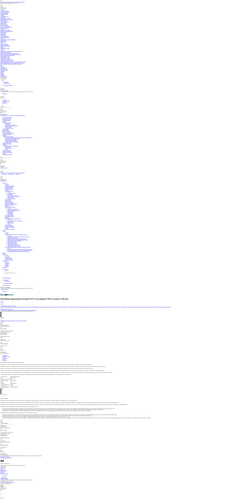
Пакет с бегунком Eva (59, 307)
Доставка (5, 360)
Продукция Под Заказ (110, 307)
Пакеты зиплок (39, 307)
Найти (2, 485)
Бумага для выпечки (13, 307)
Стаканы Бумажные (33, 310)
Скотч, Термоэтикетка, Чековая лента (15, 220)
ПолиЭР (2, 317)
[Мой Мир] (4, 294)
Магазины (2, 471)
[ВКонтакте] (1, 294)
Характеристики (6, 356)
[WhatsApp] (9, 294)
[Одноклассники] (3, 294)
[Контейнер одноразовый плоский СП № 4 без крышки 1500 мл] (13, 320)
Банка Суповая (26, 310)
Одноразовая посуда (12, 193)
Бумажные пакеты (29, 307)
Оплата (4, 359)
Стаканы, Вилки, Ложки (5, 310)
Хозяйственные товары (166, 307)
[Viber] (7, 294)
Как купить (7, 256)
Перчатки (86, 307)
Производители (3, 470)
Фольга (159, 307)
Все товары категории (4, 456)
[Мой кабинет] (1, 169)
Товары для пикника (145, 307)
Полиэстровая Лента (102, 307)
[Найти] (1, 5)
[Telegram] (12, 294)
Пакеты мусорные (51, 307)
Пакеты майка (45, 307)
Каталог (6, 184)
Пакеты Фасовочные (80, 307)
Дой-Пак (34, 307)
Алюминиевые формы (4, 307)
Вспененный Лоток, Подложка (16, 310)
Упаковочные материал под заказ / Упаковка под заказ (18, 236)
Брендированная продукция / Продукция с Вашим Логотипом (20, 249)
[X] (6, 294)
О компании (2, 467)
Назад (7, 183)
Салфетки (117, 307)
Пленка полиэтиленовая (12, 209)
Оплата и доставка (4, 473)
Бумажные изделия (21, 307)
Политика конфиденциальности (8, 482)
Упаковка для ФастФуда (153, 307)
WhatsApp (5, 93)
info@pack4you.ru (4, 90)
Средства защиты (137, 307)
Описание (5, 355)
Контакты (2, 472)
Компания (7, 263)
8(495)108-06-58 (4, 76)
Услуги (6, 233)
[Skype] (11, 294)
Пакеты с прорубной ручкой (70, 307)
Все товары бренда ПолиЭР (6, 457)
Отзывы (4, 357)
